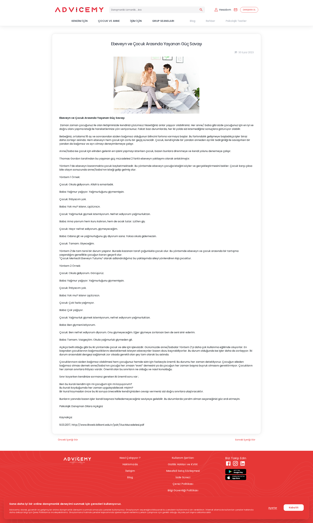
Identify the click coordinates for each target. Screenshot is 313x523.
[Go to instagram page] (235, 463)
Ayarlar (272, 507)
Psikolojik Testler (236, 21)
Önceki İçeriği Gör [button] (68, 439)
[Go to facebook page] (228, 463)
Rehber (210, 21)
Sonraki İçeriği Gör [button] (245, 439)
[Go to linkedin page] (243, 463)
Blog (192, 21)
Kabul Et (293, 507)
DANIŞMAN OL (249, 9)
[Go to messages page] (236, 10)
